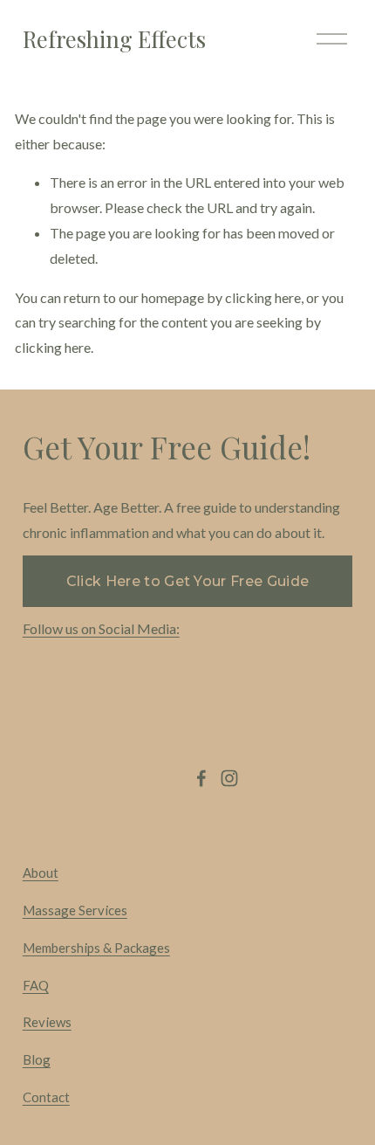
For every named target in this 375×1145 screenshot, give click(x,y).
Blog (37, 1059)
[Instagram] (229, 778)
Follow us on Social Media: (101, 628)
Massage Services (75, 910)
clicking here (263, 297)
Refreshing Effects (114, 38)
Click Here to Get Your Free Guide (188, 581)
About (40, 872)
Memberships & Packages (96, 947)
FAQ (36, 985)
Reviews (47, 1022)
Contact (46, 1097)
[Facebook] (201, 778)
